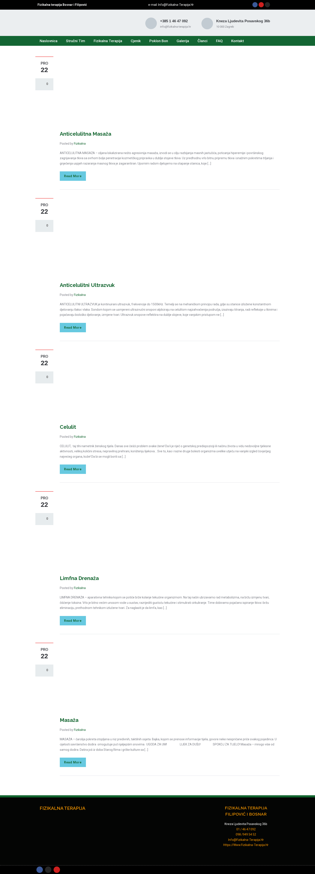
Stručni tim (75, 41)
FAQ (219, 41)
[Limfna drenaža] (138, 530)
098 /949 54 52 (246, 834)
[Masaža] (138, 676)
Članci (202, 41)
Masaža (69, 720)
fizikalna (80, 143)
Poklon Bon (158, 41)
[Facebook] (255, 4)
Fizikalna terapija (108, 41)
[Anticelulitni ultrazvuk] (138, 237)
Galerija (183, 41)
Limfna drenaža (79, 578)
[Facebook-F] (39, 870)
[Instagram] (267, 4)
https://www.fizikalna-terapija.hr (245, 845)
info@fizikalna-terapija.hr (176, 4)
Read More (73, 176)
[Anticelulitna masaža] (138, 90)
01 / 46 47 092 (246, 829)
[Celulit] (138, 383)
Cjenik (136, 41)
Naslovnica (48, 41)
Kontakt (237, 41)
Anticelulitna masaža (85, 134)
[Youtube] (261, 4)
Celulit (68, 427)
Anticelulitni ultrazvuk (87, 285)
